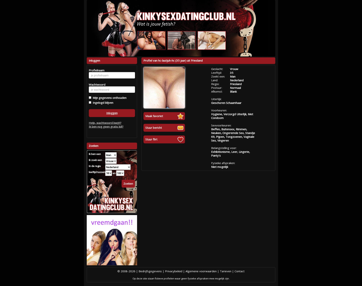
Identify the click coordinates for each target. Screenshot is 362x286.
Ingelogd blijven (102, 102)
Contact (240, 271)
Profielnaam (96, 70)
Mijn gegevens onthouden (109, 98)
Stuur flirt (151, 139)
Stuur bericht (153, 127)
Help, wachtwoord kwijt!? (105, 123)
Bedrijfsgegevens (150, 271)
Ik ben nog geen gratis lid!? (106, 126)
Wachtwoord (96, 84)
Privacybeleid (173, 271)
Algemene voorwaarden (201, 271)
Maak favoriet (154, 116)
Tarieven (225, 271)
